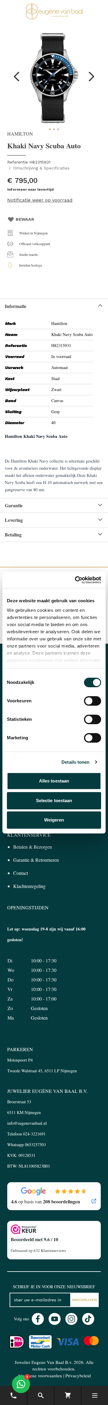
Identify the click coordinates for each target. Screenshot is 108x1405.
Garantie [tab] (14, 505)
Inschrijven (84, 1300)
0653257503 (35, 1144)
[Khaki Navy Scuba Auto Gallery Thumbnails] (54, 129)
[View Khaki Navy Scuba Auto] (50, 129)
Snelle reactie (28, 254)
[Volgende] (91, 76)
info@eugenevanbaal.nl (27, 1123)
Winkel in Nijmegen (33, 233)
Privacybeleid (78, 1375)
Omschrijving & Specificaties (41, 168)
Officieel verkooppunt (34, 243)
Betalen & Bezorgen (32, 847)
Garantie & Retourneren (36, 860)
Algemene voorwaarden (39, 1375)
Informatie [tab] (15, 306)
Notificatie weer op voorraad (40, 200)
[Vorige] (16, 76)
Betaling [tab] (13, 534)
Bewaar (25, 219)
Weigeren (54, 819)
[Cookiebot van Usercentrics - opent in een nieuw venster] (76, 580)
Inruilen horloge (30, 265)
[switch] (92, 701)
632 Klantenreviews (50, 1250)
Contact (20, 873)
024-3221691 (34, 1134)
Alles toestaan (54, 780)
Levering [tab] (14, 519)
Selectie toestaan (54, 800)
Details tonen (75, 762)
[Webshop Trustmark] (54, 1229)
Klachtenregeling (29, 886)
